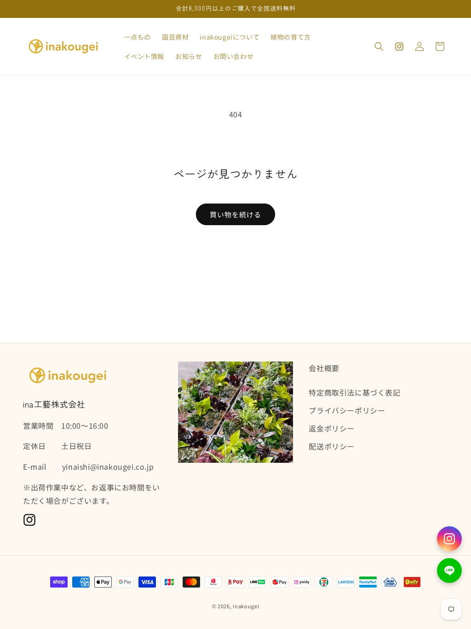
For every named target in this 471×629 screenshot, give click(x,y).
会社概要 (324, 367)
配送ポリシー (332, 446)
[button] (379, 46)
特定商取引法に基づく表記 (354, 392)
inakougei (246, 606)
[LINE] (449, 570)
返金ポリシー (332, 428)
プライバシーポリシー (347, 410)
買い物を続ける (235, 214)
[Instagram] (449, 538)
